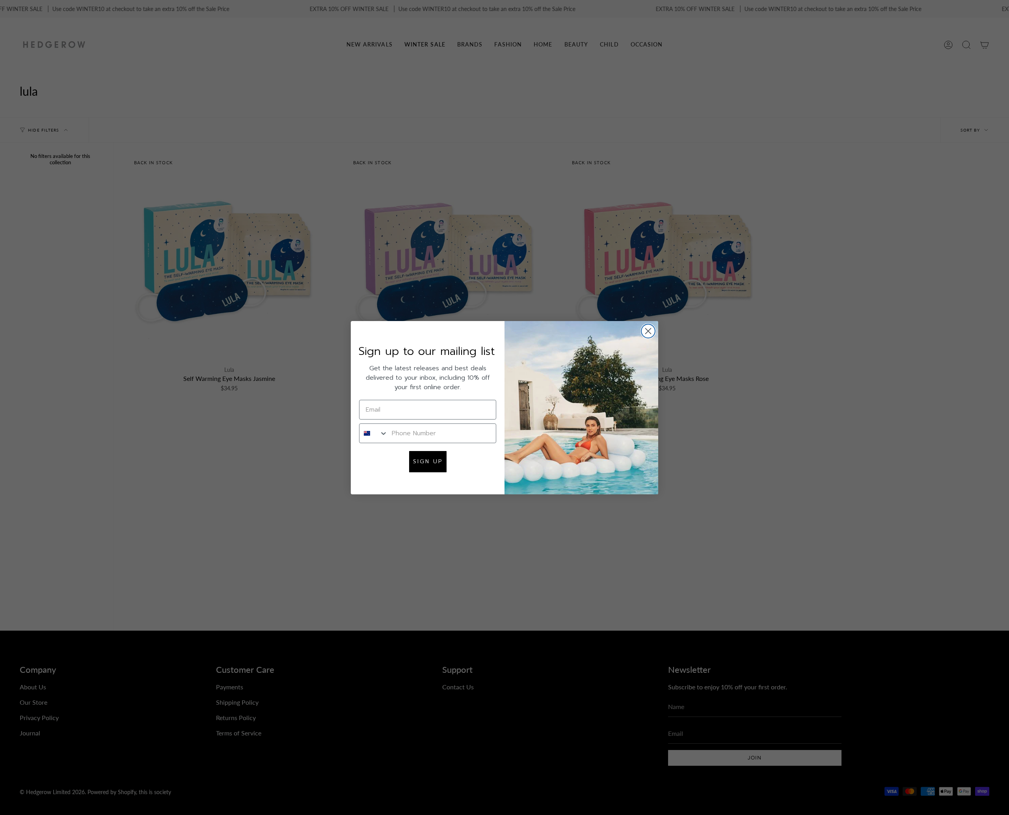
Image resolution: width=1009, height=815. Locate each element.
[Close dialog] (648, 331)
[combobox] (373, 433)
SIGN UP (428, 461)
